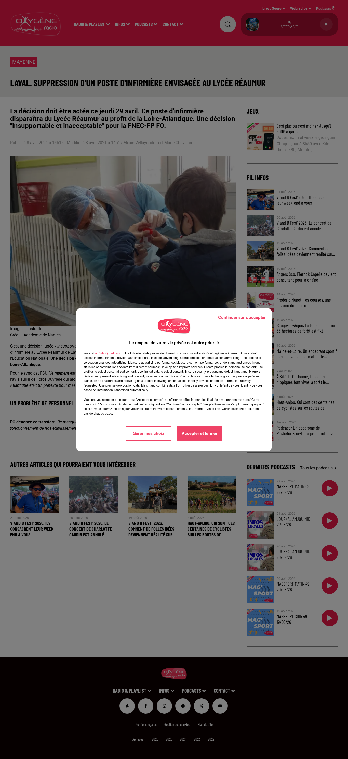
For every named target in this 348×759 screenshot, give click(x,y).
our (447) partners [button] (107, 353)
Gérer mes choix (148, 433)
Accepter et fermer (199, 433)
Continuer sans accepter (242, 317)
